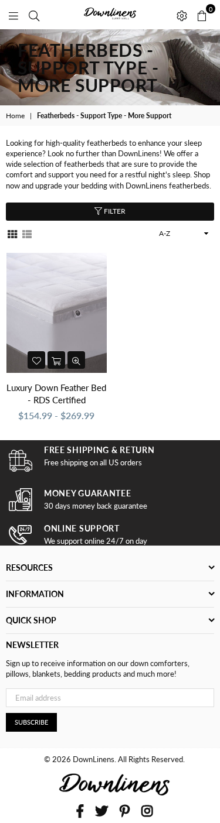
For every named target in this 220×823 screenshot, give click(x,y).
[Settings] (181, 14)
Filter (114, 211)
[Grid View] (12, 233)
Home (15, 115)
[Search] (34, 14)
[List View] (27, 233)
